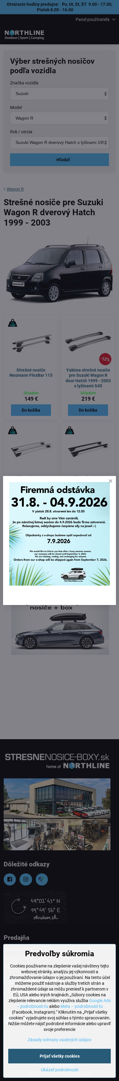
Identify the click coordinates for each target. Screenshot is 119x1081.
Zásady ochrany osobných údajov (60, 1039)
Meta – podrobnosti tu (81, 1006)
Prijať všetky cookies (60, 1056)
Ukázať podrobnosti (59, 1069)
